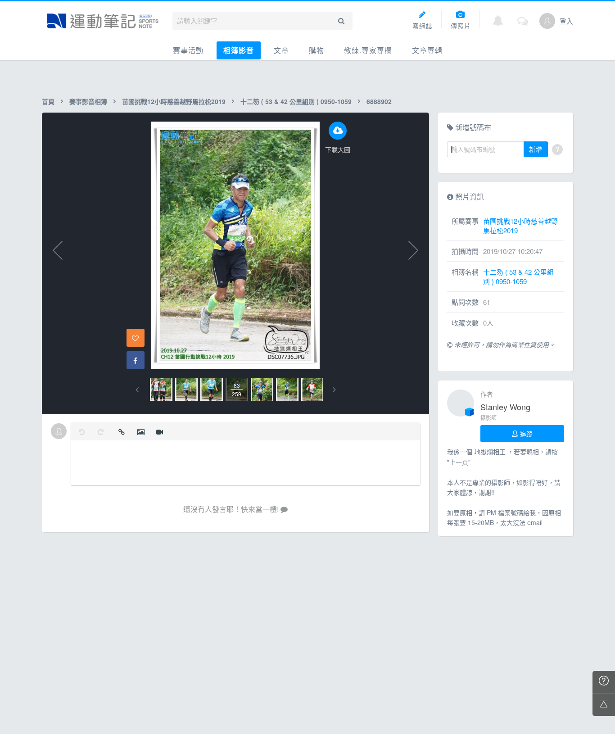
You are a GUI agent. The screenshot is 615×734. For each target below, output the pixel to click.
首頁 (48, 101)
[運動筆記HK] (102, 21)
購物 (316, 50)
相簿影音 (238, 50)
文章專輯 (427, 50)
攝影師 (488, 417)
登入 (566, 21)
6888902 (379, 101)
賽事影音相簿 (88, 101)
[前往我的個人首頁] (547, 21)
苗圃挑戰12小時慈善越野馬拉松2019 (174, 101)
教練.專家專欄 (368, 50)
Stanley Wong (505, 406)
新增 (536, 149)
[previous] (137, 389)
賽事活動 (188, 50)
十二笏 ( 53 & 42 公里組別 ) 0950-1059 (296, 101)
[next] (334, 389)
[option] (161, 389)
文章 (281, 50)
